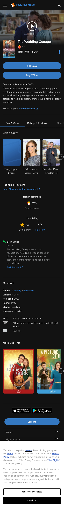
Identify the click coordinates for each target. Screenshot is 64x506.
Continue (31, 500)
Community (25, 229)
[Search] (59, 5)
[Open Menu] (5, 5)
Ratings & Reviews (37, 123)
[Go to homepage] (23, 5)
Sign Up (32, 421)
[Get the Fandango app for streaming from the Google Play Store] (41, 411)
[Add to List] (59, 52)
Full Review (13, 267)
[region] (32, 473)
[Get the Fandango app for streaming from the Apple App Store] (21, 411)
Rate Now (40, 229)
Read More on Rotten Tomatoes (19, 189)
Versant (28, 450)
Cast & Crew (12, 123)
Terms (10, 453)
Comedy (16, 290)
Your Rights (53, 460)
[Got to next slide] (61, 157)
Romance (28, 290)
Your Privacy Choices (32, 491)
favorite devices (27, 108)
